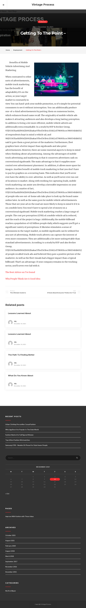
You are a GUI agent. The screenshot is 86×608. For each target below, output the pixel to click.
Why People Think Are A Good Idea (22, 278)
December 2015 (11, 572)
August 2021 (10, 540)
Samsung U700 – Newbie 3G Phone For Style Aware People (26, 445)
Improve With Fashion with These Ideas (19, 516)
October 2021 (10, 535)
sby (34, 27)
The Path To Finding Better (21, 355)
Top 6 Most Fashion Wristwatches (17, 440)
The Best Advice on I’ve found (20, 272)
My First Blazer (10, 591)
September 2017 (11, 561)
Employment (42, 21)
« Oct (7, 494)
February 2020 (10, 546)
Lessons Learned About (19, 313)
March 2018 (9, 556)
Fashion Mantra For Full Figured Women (19, 435)
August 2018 (10, 551)
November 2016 (11, 567)
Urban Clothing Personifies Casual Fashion (20, 424)
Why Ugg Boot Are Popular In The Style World (22, 429)
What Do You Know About (20, 376)
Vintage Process (43, 4)
